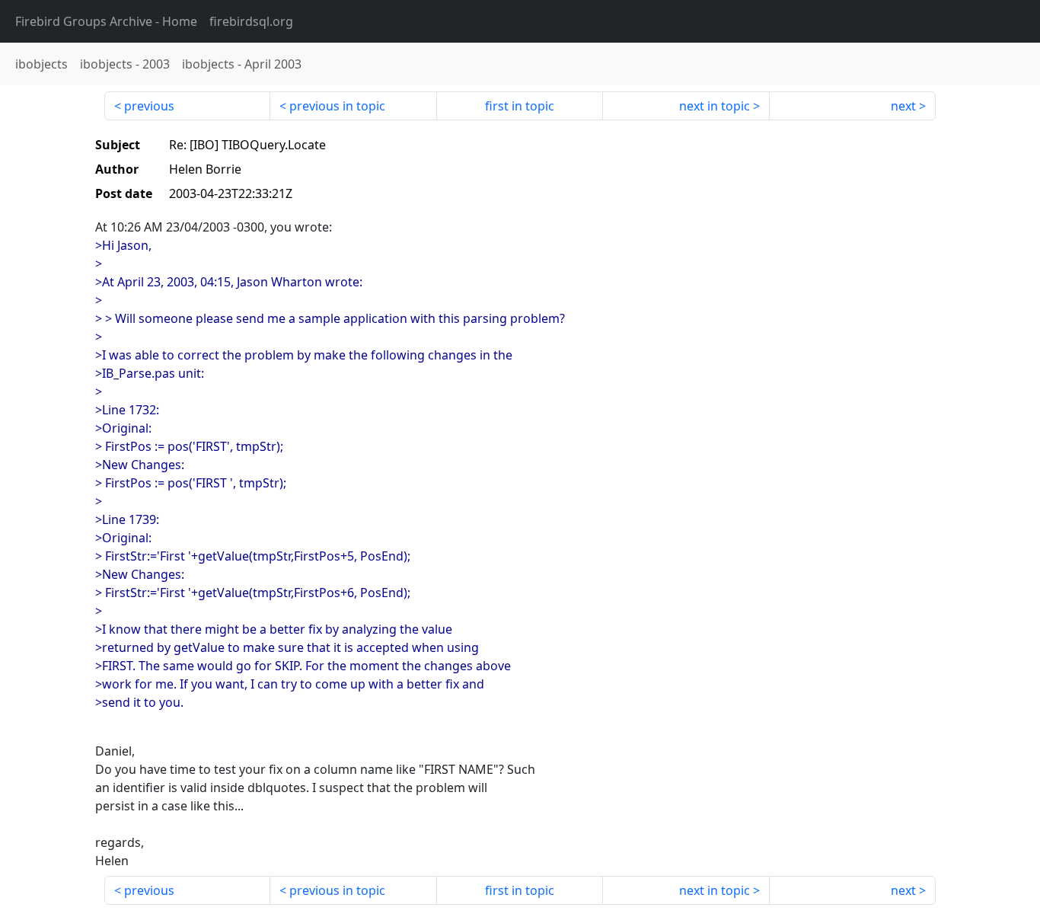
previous (149, 105)
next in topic (714, 105)
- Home (106, 21)
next (903, 105)
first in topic (519, 105)
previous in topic (337, 105)
